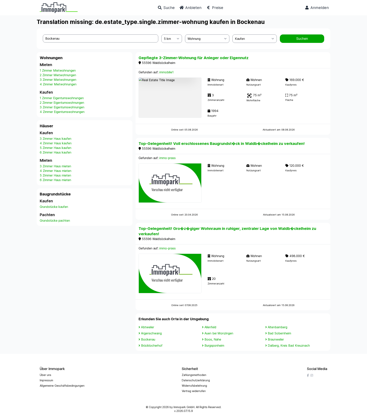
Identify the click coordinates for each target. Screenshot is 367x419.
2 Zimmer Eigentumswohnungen (62, 103)
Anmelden (319, 7)
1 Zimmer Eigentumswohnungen (62, 98)
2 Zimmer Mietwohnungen (58, 75)
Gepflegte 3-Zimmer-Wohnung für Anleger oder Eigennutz (193, 58)
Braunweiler (276, 339)
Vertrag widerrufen (194, 391)
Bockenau (148, 339)
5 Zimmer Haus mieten (55, 175)
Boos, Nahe (213, 339)
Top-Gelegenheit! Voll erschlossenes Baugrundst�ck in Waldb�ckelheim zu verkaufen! (222, 143)
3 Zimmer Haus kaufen (55, 138)
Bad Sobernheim (279, 333)
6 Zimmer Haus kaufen (55, 152)
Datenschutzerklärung (196, 380)
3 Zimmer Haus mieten (55, 166)
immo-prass (167, 158)
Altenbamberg (277, 327)
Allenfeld (210, 327)
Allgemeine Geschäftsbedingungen (62, 385)
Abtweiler (147, 327)
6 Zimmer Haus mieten (55, 180)
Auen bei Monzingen (219, 333)
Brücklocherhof (151, 345)
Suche (168, 7)
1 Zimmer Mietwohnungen (58, 70)
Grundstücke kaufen (54, 207)
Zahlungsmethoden (194, 375)
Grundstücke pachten (55, 220)
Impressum (46, 380)
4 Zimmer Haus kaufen (55, 143)
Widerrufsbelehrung (194, 385)
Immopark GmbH (184, 407)
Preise (217, 7)
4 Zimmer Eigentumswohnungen (62, 112)
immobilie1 (166, 72)
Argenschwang (151, 333)
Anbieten (192, 7)
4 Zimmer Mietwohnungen (58, 84)
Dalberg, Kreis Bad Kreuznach (289, 345)
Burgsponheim (214, 345)
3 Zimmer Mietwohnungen (58, 80)
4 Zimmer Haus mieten (55, 171)
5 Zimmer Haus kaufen (55, 148)
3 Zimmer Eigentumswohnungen (62, 107)
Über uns (45, 375)
